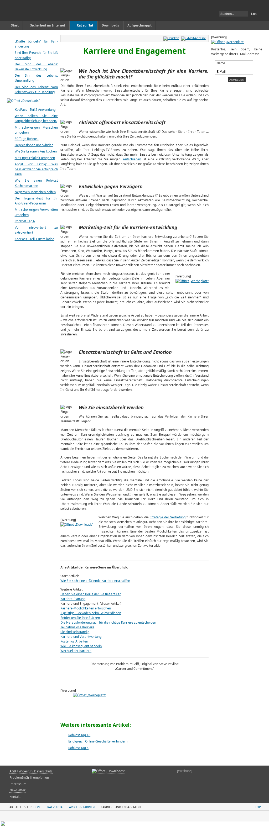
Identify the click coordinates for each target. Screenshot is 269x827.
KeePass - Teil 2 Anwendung (35, 109)
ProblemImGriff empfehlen (29, 777)
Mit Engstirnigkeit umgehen (35, 158)
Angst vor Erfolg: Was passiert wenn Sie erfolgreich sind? (36, 169)
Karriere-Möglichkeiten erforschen (85, 608)
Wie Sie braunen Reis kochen (36, 151)
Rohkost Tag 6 (78, 748)
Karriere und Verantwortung (80, 636)
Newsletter (17, 790)
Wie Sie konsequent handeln (81, 646)
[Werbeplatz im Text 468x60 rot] (134, 701)
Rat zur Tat (55, 807)
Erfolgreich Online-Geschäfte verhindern (97, 741)
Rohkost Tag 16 (79, 735)
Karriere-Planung (72, 599)
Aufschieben (132, 159)
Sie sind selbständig (74, 632)
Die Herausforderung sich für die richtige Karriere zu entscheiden (108, 622)
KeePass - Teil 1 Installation (34, 239)
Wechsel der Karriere (75, 651)
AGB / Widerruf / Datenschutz (31, 771)
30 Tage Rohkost (27, 138)
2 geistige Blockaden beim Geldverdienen (90, 613)
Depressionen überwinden (34, 145)
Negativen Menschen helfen (35, 192)
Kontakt (14, 796)
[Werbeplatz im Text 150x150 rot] (192, 281)
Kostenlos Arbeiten (74, 641)
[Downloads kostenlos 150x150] (76, 524)
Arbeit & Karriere (82, 807)
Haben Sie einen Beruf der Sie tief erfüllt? (90, 594)
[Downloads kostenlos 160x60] (23, 100)
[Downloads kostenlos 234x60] (108, 771)
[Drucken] (171, 38)
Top (258, 807)
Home (37, 807)
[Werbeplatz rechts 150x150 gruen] (227, 42)
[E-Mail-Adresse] (194, 38)
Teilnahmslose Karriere (77, 627)
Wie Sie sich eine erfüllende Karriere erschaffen (95, 580)
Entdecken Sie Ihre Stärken (80, 617)
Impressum (17, 784)
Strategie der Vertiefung (167, 517)
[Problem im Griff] (34, 10)
